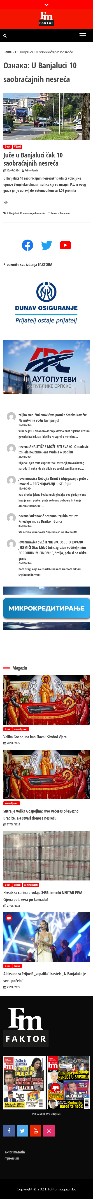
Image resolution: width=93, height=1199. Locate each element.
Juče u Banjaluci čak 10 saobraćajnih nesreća (33, 159)
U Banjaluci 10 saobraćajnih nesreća (26, 213)
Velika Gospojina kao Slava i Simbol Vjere (35, 736)
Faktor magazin (14, 1152)
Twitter (22, 1131)
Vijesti (17, 146)
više (5, 202)
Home (7, 51)
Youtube (35, 1131)
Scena (17, 966)
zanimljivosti (20, 729)
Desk (7, 146)
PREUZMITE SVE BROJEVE (46, 1114)
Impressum (11, 1158)
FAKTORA (45, 264)
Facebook (9, 1131)
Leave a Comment (60, 213)
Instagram (49, 1131)
